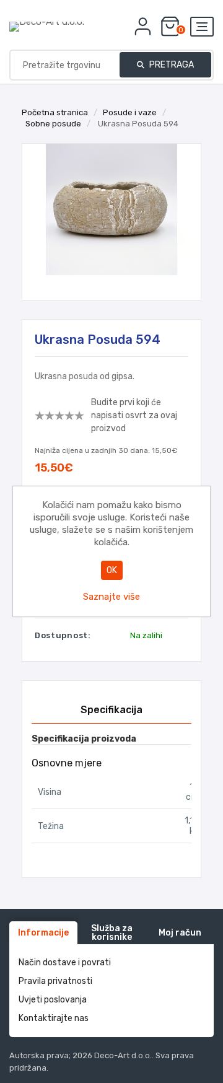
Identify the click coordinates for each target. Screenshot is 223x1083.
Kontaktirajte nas (54, 1018)
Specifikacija (111, 710)
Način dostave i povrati (65, 962)
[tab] (111, 710)
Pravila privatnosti (55, 981)
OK (112, 570)
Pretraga (170, 64)
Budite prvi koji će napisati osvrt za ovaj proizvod (134, 415)
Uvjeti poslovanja (53, 999)
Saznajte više (111, 596)
